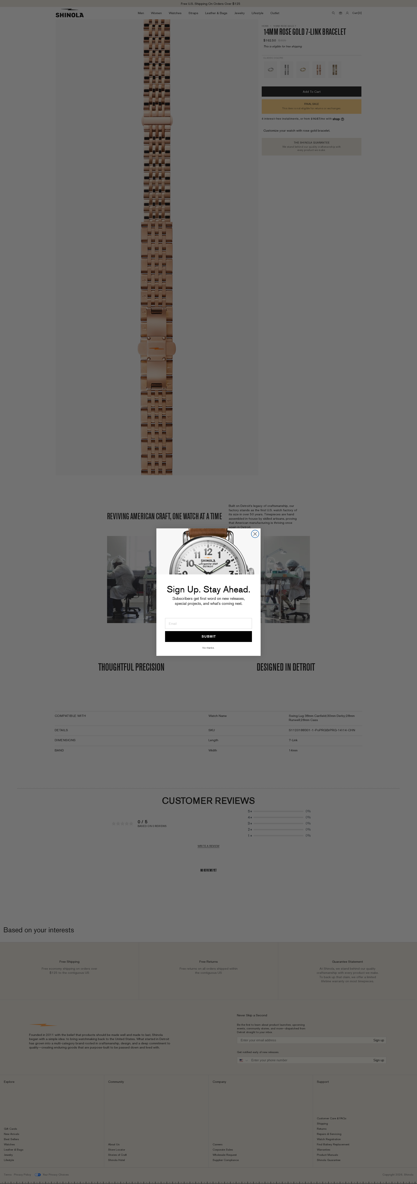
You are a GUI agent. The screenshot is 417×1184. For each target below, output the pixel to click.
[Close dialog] (255, 534)
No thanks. (208, 647)
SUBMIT (209, 636)
